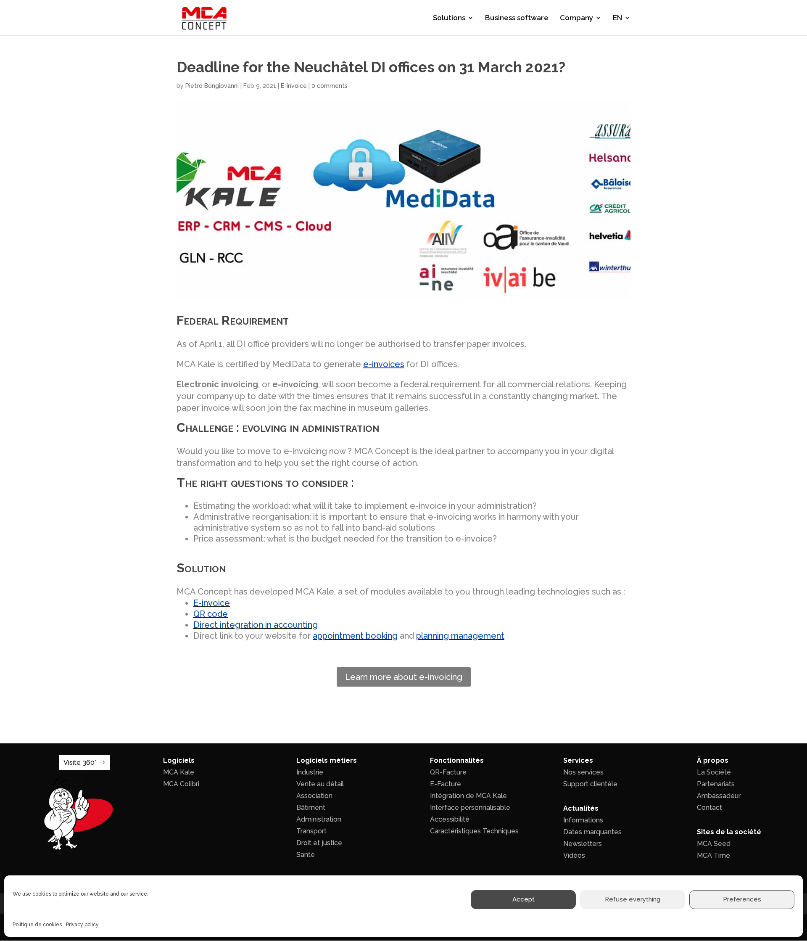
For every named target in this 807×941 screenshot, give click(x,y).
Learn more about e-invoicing (403, 677)
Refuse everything (632, 900)
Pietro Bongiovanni (212, 85)
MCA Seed (714, 844)
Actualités (581, 808)
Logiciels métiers (326, 760)
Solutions (449, 18)
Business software (517, 18)
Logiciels (179, 760)
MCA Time (713, 855)
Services (578, 760)
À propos (712, 760)
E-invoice (294, 85)
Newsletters (582, 844)
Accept (523, 900)
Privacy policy (82, 925)
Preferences (742, 900)
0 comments (329, 85)
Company (576, 18)
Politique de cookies (37, 925)
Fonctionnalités (457, 760)
